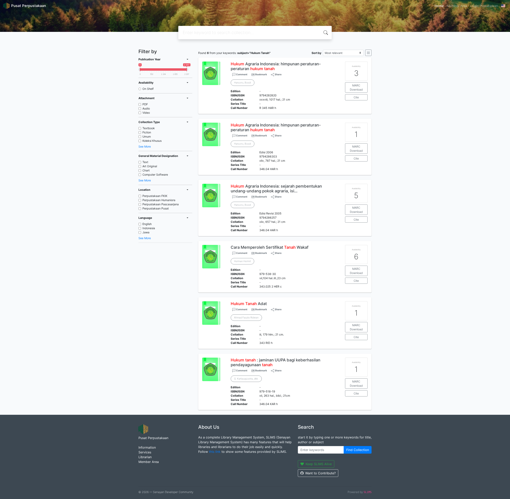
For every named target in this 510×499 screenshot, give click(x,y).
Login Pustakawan (484, 6)
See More (144, 146)
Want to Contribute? (320, 473)
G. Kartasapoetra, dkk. (246, 378)
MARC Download (356, 87)
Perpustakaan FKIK (154, 196)
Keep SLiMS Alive (319, 464)
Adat (249, 303)
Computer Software (155, 174)
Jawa (145, 232)
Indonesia (148, 228)
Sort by (316, 53)
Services (144, 452)
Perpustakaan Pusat (155, 208)
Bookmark (261, 74)
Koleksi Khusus (152, 140)
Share (277, 74)
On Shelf (148, 88)
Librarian (145, 457)
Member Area (457, 6)
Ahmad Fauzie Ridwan (246, 317)
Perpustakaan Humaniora (158, 200)
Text (145, 162)
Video (146, 112)
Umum (146, 136)
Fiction (146, 132)
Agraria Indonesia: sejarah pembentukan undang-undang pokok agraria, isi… (276, 188)
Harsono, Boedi (242, 82)
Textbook (148, 128)
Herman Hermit (242, 261)
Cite (356, 97)
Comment (241, 74)
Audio (146, 108)
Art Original (149, 166)
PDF (145, 104)
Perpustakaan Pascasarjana (160, 204)
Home (439, 6)
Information (147, 447)
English (147, 224)
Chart (146, 170)
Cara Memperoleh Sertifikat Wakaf (269, 247)
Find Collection (357, 450)
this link (215, 452)
